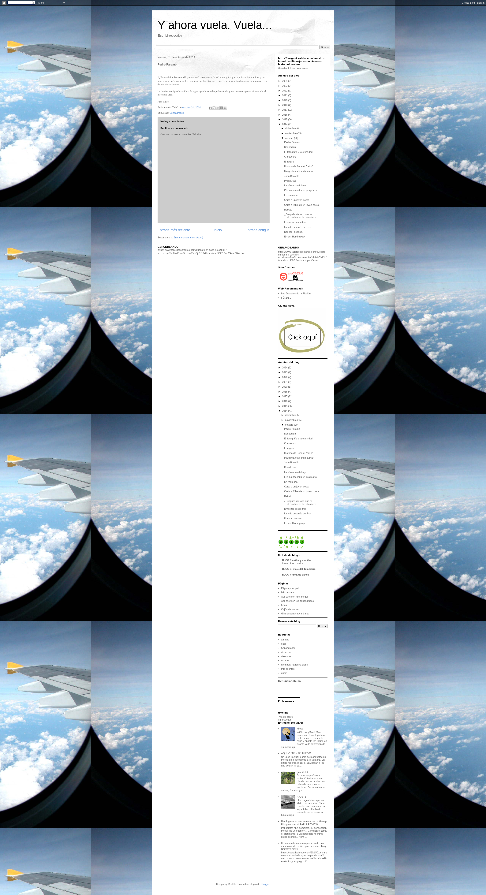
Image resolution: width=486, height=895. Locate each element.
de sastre (286, 652)
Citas (284, 605)
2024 (285, 81)
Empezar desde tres (295, 222)
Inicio (218, 230)
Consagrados (177, 112)
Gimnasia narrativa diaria (294, 613)
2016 (285, 114)
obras (284, 673)
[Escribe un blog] (214, 108)
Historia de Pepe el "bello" (298, 166)
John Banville (291, 176)
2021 (285, 95)
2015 (285, 119)
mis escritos (288, 668)
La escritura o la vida (293, 563)
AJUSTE (301, 796)
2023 (285, 85)
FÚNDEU (286, 297)
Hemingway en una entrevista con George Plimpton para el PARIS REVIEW (304, 823)
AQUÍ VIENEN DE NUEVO (296, 753)
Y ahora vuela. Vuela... (215, 25)
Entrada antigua (257, 230)
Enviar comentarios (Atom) (188, 237)
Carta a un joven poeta (296, 200)
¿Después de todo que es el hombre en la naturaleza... (301, 216)
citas (283, 643)
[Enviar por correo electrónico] (210, 108)
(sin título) (302, 772)
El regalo (289, 161)
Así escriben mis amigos (294, 596)
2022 (285, 90)
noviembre (291, 133)
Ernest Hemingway (294, 236)
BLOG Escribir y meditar (296, 560)
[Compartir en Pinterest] (225, 108)
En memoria (290, 195)
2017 (285, 109)
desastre (286, 656)
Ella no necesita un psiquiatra (300, 190)
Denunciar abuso (289, 681)
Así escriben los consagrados (297, 600)
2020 (285, 100)
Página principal (290, 588)
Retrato (288, 209)
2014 (285, 124)
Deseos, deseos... (294, 231)
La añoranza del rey (295, 185)
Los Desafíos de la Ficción (296, 293)
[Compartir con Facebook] (221, 108)
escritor (285, 660)
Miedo (300, 728)
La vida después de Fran (297, 227)
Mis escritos (288, 592)
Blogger (265, 884)
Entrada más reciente (174, 230)
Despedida (290, 147)
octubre (289, 138)
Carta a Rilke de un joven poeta (301, 204)
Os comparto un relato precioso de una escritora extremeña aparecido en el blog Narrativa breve (303, 846)
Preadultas (290, 180)
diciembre (291, 128)
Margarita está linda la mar (298, 171)
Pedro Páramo (292, 142)
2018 (285, 105)
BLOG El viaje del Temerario (299, 569)
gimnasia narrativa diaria (294, 664)
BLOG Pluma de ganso (295, 574)
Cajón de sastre (289, 609)
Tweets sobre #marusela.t (285, 718)
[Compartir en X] (218, 108)
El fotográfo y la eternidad (298, 152)
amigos (285, 639)
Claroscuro (290, 156)
